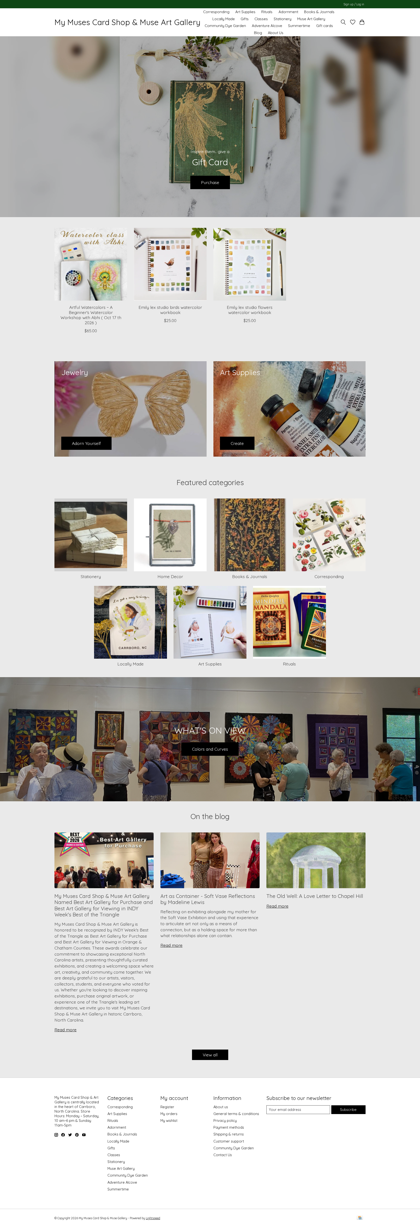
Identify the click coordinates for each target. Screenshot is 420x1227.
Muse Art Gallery (311, 19)
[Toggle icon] (343, 22)
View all (210, 1054)
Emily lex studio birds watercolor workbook (170, 309)
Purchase (210, 182)
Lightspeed (153, 1218)
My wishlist (168, 1120)
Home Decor (170, 576)
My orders (168, 1113)
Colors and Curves (210, 749)
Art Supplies (245, 11)
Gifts (245, 19)
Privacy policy (225, 1120)
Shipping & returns (228, 1134)
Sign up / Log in (353, 4)
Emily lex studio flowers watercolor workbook (249, 309)
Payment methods (228, 1127)
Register (167, 1107)
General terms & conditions (236, 1113)
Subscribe (348, 1109)
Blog (258, 32)
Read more (65, 1029)
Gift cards (324, 25)
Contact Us (222, 1155)
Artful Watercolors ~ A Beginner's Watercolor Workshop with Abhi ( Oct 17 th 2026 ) (91, 314)
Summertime (299, 25)
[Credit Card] (360, 1218)
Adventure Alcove (267, 25)
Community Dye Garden (225, 25)
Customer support (228, 1141)
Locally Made (223, 19)
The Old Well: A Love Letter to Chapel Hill (314, 896)
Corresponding (216, 11)
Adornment (288, 11)
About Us (275, 32)
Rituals (266, 11)
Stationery (282, 19)
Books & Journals (319, 11)
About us (220, 1107)
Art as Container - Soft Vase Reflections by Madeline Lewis (207, 899)
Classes (261, 19)
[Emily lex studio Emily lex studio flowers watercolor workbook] (249, 264)
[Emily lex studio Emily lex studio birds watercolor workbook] (170, 264)
